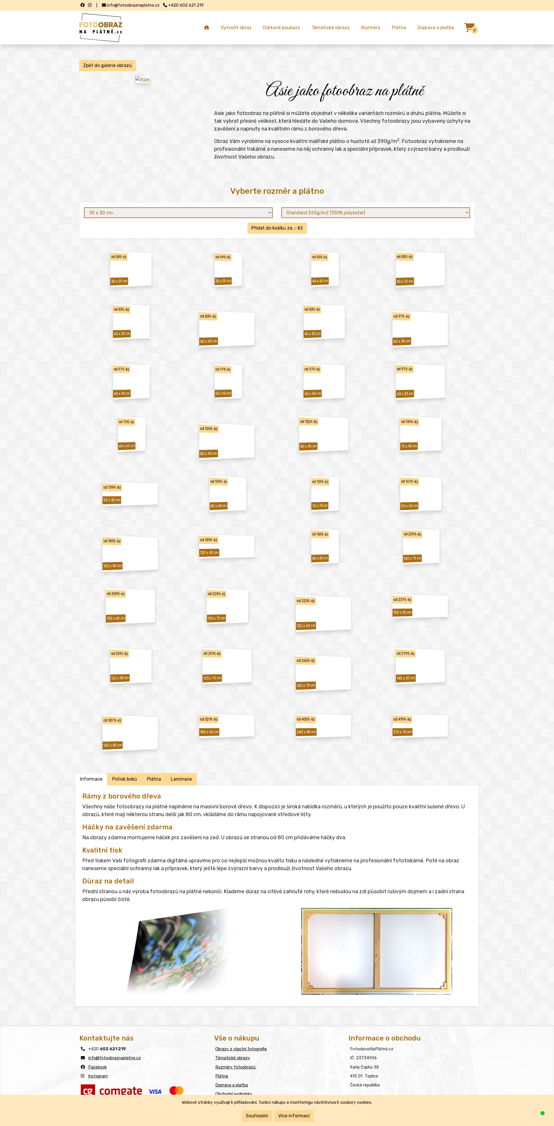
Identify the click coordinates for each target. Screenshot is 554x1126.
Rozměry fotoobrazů (235, 1067)
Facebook (97, 1067)
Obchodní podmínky (233, 1094)
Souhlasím (257, 1115)
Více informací (294, 1115)
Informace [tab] (91, 779)
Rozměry (370, 27)
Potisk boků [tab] (124, 779)
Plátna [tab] (154, 779)
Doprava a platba (436, 27)
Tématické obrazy (331, 27)
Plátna (399, 27)
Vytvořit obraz (236, 27)
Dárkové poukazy (281, 27)
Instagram (98, 1076)
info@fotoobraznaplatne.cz (114, 1058)
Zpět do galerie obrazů (107, 65)
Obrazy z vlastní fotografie (241, 1049)
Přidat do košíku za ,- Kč (277, 228)
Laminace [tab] (181, 779)
